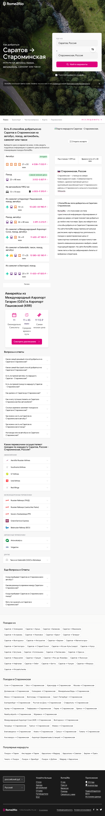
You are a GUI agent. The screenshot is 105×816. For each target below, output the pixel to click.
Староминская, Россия (71, 55)
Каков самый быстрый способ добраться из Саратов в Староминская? (24, 368)
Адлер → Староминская (14, 708)
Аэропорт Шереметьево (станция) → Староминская (53, 737)
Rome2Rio (62, 211)
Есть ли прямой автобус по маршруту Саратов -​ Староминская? (21, 377)
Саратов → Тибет (32, 663)
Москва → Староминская (84, 685)
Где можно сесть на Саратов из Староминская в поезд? (19, 425)
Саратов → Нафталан (13, 663)
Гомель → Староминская (89, 731)
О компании (43, 810)
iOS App (90, 782)
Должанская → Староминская (16, 691)
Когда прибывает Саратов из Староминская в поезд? (24, 594)
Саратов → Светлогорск (14, 646)
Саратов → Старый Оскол (38, 646)
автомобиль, (10, 66)
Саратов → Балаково (51, 629)
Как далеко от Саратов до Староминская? (23, 393)
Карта (44, 120)
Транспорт (16, 120)
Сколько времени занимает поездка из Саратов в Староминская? (22, 408)
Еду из (59, 39)
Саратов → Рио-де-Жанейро (55, 658)
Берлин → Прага (90, 753)
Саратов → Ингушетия (35, 640)
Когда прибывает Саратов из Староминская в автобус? (24, 578)
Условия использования (82, 810)
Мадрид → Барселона (69, 759)
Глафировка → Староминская (39, 708)
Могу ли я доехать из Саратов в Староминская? (19, 603)
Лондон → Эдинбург (30, 759)
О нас (63, 782)
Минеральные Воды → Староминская (73, 691)
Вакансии (65, 788)
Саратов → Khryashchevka (15, 669)
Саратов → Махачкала (72, 629)
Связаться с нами (68, 794)
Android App (92, 785)
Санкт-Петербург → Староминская (67, 697)
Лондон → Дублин (49, 759)
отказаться (56, 84)
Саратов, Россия (67, 43)
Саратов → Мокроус (85, 663)
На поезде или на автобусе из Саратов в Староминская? (22, 433)
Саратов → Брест (53, 635)
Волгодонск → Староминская (66, 720)
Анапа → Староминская (43, 731)
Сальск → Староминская (66, 731)
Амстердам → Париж (30, 753)
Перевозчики (56, 120)
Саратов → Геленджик (13, 629)
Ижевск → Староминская (62, 726)
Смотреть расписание (25, 341)
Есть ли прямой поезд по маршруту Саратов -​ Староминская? (24, 385)
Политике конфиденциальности (78, 84)
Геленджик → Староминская (43, 691)
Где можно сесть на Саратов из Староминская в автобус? (19, 417)
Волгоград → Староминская (38, 697)
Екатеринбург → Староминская (17, 703)
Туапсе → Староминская (39, 726)
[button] (77, 64)
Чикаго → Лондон (11, 759)
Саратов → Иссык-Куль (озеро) (65, 646)
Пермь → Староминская (64, 708)
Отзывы (39, 791)
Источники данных (93, 796)
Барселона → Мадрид (51, 753)
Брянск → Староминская (86, 708)
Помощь (64, 791)
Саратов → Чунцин (66, 663)
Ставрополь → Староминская (76, 703)
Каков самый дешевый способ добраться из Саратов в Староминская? (24, 360)
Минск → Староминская (14, 697)
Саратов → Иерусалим (13, 658)
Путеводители (42, 794)
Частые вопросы (31, 120)
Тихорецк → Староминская (15, 726)
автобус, (21, 62)
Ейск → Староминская (35, 685)
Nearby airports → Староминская (17, 714)
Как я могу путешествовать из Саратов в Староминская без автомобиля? (22, 400)
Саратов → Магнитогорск (76, 640)
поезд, (30, 62)
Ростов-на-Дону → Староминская (47, 703)
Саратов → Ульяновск (34, 635)
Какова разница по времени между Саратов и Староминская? (24, 586)
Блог (38, 797)
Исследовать (91, 120)
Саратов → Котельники (33, 652)
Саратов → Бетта (48, 663)
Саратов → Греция (33, 658)
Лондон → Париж (11, 753)
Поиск (5, 120)
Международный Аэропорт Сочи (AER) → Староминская (27, 720)
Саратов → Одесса (76, 652)
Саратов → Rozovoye (78, 658)
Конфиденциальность (65, 810)
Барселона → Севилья (72, 753)
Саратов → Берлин (55, 640)
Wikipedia (61, 191)
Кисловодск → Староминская (16, 737)
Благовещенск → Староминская (17, 731)
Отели (38, 782)
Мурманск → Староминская (45, 714)
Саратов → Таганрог (71, 635)
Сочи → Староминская (13, 685)
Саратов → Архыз (33, 629)
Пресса (64, 785)
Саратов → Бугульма (12, 652)
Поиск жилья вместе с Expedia (71, 75)
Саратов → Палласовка (55, 652)
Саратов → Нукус (87, 646)
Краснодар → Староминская (59, 685)
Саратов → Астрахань (13, 635)
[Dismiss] (99, 84)
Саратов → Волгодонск (14, 640)
